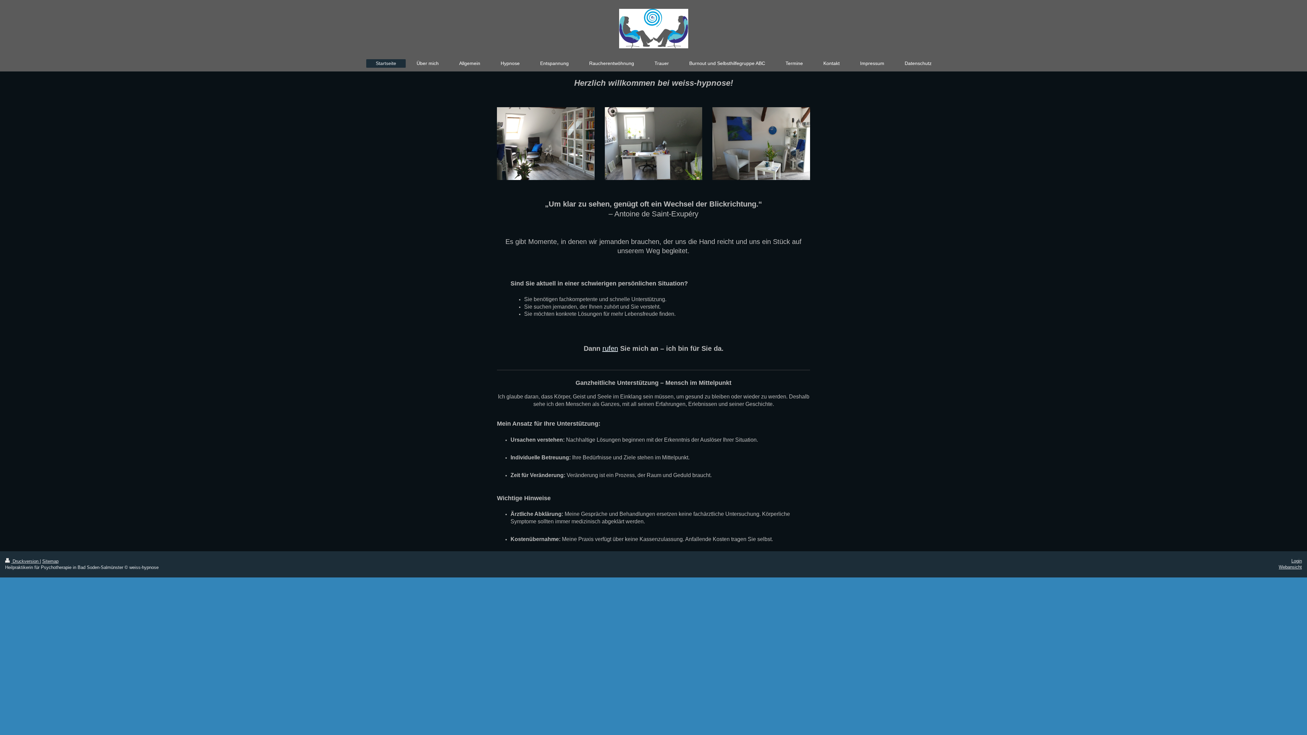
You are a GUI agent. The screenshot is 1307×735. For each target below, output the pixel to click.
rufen (610, 348)
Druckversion (25, 561)
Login (1296, 561)
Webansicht (1290, 567)
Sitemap (50, 561)
